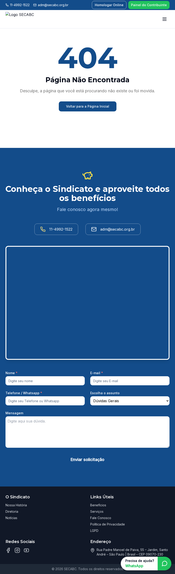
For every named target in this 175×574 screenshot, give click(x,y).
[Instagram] (17, 550)
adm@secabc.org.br (53, 5)
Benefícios (98, 505)
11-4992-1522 (20, 5)
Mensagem (14, 413)
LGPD (94, 531)
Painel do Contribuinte (149, 5)
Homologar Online (109, 5)
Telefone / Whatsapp (23, 393)
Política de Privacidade (107, 524)
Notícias (11, 518)
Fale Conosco (100, 518)
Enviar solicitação (87, 459)
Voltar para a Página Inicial (87, 106)
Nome (11, 373)
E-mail (96, 373)
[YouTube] (26, 550)
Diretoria (11, 511)
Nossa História (16, 505)
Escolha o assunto (105, 393)
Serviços (96, 511)
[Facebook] (8, 550)
